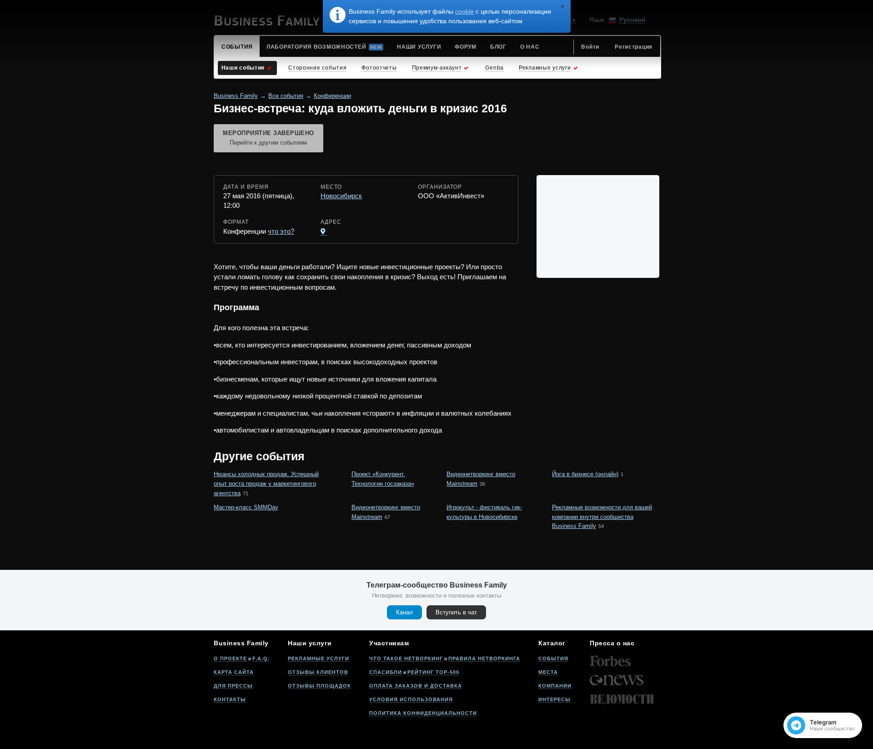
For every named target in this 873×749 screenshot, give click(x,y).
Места (548, 672)
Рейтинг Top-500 (433, 672)
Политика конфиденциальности (423, 713)
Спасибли (385, 672)
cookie (464, 11)
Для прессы (233, 686)
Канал (404, 612)
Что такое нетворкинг (406, 658)
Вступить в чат (456, 612)
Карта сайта (234, 672)
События (553, 658)
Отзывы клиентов (318, 672)
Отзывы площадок (319, 686)
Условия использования (411, 699)
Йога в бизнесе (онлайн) (585, 474)
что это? (281, 231)
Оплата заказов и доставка (415, 686)
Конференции (332, 95)
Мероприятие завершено (268, 138)
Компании (555, 686)
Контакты (230, 699)
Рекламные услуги (318, 658)
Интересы (554, 699)
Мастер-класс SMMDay (246, 507)
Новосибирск (341, 196)
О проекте (230, 658)
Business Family (236, 95)
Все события (285, 95)
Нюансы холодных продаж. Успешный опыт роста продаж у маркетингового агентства (266, 484)
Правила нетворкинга (484, 658)
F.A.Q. (261, 658)
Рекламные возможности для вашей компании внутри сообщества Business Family (602, 517)
